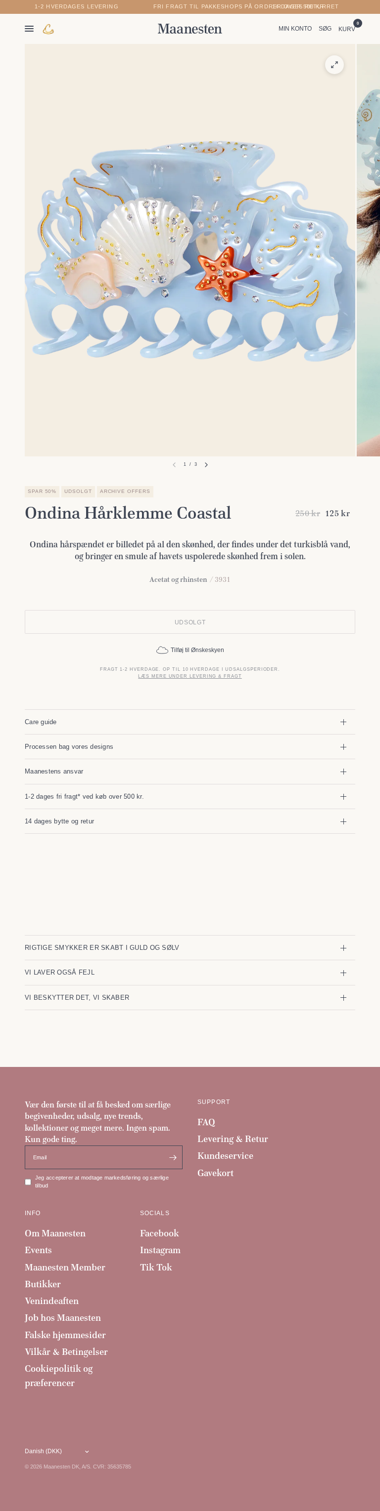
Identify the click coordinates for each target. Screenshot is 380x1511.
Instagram (160, 1250)
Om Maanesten (55, 1233)
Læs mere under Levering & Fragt (189, 676)
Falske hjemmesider (65, 1335)
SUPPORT (213, 1102)
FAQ (206, 1122)
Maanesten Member (65, 1267)
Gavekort (215, 1173)
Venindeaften (52, 1301)
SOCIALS (155, 1213)
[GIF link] (49, 29)
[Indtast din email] (173, 1157)
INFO (33, 1213)
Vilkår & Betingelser (66, 1351)
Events (38, 1250)
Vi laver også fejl (60, 972)
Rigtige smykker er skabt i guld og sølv (102, 947)
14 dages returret (305, 6)
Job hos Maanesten (63, 1317)
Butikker (43, 1284)
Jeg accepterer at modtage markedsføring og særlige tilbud (102, 1181)
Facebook (159, 1233)
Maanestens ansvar (54, 771)
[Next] (206, 464)
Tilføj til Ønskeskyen (197, 650)
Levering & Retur (232, 1138)
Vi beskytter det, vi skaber (77, 997)
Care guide (41, 722)
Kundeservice (225, 1155)
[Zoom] (334, 64)
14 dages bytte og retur (59, 821)
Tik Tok (156, 1267)
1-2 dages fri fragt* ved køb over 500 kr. (84, 796)
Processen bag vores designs (69, 746)
